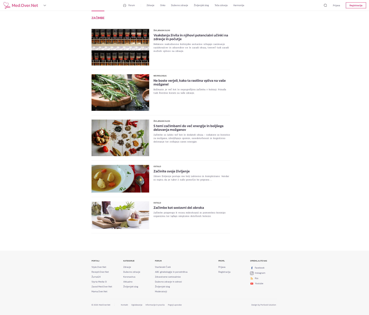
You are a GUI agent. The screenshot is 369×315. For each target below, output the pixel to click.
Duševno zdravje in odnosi (168, 281)
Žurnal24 (96, 276)
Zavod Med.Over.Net (102, 286)
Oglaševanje (136, 304)
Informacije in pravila (155, 304)
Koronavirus (129, 276)
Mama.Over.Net (99, 291)
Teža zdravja (221, 5)
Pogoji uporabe (175, 304)
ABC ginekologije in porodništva (171, 272)
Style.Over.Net (99, 267)
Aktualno (127, 281)
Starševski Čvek (163, 267)
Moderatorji (161, 291)
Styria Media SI (99, 281)
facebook (259, 267)
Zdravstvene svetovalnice (168, 276)
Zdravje (150, 5)
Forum (131, 5)
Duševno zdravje (179, 5)
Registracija (356, 5)
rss (256, 278)
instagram (259, 273)
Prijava (336, 5)
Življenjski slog (201, 5)
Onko (162, 5)
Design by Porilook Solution (263, 304)
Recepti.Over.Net (100, 272)
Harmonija (238, 5)
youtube (258, 283)
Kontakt (124, 304)
